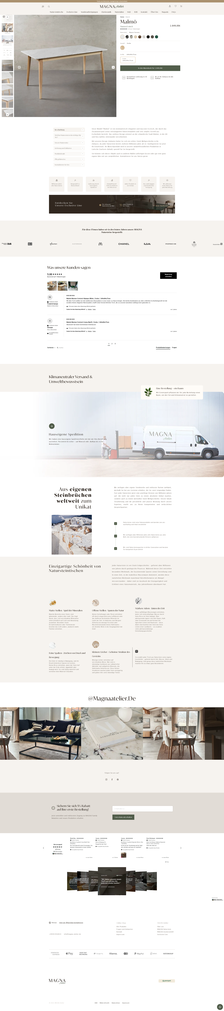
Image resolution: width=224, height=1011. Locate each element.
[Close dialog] (137, 485)
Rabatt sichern (112, 521)
